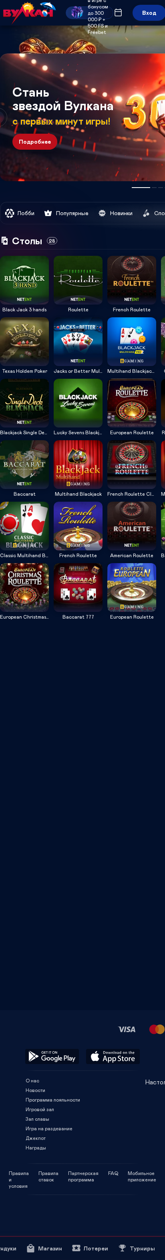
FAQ (113, 1173)
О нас (32, 1080)
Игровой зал (40, 1109)
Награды (36, 1147)
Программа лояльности (53, 1099)
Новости (35, 1090)
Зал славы (37, 1119)
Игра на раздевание (49, 1128)
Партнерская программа (83, 1173)
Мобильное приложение (142, 1173)
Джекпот (36, 1138)
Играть (24, 302)
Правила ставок (48, 1173)
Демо (11, 255)
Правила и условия (19, 1173)
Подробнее (35, 141)
